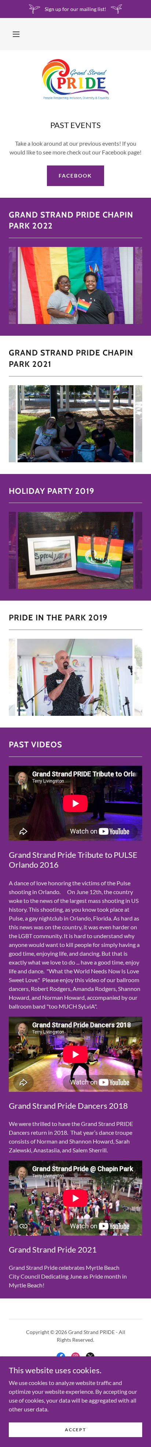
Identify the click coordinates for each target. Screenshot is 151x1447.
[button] (16, 34)
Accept (75, 1429)
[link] (75, 79)
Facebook (75, 175)
